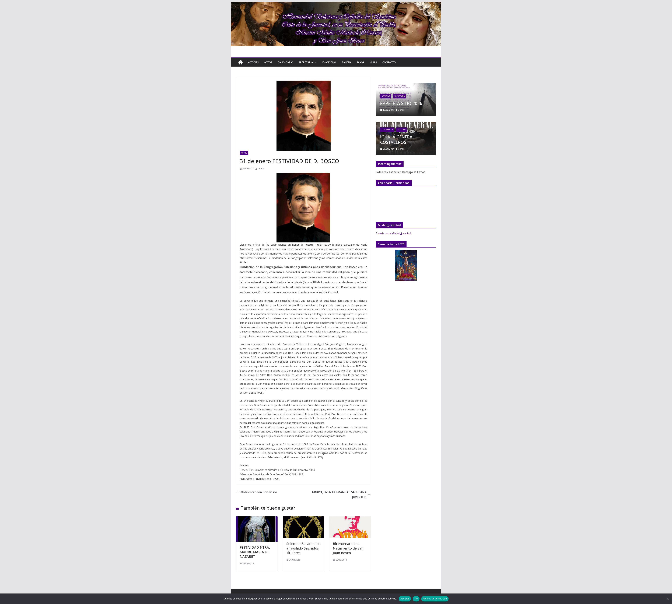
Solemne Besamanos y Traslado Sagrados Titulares (303, 548)
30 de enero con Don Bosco (258, 492)
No (416, 598)
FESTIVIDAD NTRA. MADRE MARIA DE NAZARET (255, 552)
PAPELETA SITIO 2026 (401, 103)
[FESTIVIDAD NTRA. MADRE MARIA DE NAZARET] (257, 519)
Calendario (285, 62)
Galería (347, 62)
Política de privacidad (435, 598)
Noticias (253, 62)
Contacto (389, 62)
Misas (373, 62)
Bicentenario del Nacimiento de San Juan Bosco (348, 548)
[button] (315, 62)
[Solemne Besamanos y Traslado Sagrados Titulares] (303, 519)
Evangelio (329, 62)
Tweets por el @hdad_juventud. (393, 233)
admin (261, 168)
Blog (360, 62)
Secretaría (306, 62)
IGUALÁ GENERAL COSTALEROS (397, 139)
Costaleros (387, 129)
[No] (667, 598)
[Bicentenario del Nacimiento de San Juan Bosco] (350, 519)
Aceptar (404, 598)
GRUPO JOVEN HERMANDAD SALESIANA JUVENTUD (339, 494)
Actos (268, 62)
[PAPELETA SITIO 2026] (406, 85)
